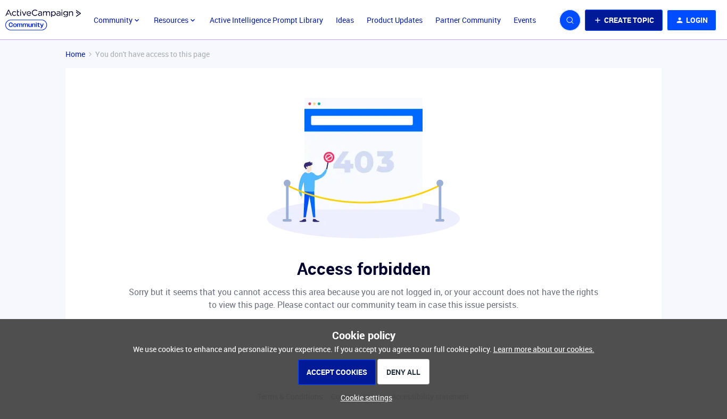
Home (75, 54)
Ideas (345, 20)
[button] (624, 20)
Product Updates (395, 20)
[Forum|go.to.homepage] (43, 20)
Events (525, 20)
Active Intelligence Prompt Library (266, 20)
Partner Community (468, 20)
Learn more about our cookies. (543, 349)
